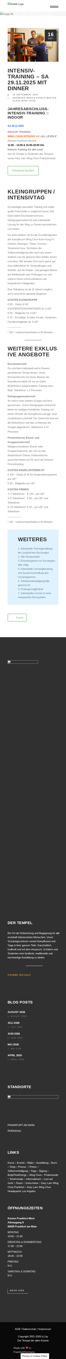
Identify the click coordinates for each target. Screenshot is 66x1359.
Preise (33, 1166)
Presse (22, 1166)
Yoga (33, 1170)
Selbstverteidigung (18, 1170)
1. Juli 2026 (15, 1027)
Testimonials (16, 1179)
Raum (19, 1183)
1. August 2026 (17, 1016)
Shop (12, 1166)
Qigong (43, 1170)
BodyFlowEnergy (17, 1174)
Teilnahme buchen (23, 170)
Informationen (33, 1179)
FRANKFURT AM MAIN (21, 1125)
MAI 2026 (13, 1044)
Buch (54, 1162)
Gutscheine (32, 1183)
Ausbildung (42, 1162)
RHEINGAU (14, 1130)
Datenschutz (29, 1329)
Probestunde (51, 1174)
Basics (31, 98)
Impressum (44, 1329)
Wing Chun (28, 101)
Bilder (30, 1162)
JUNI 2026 (14, 1033)
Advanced (19, 98)
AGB (17, 1329)
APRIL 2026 (15, 1055)
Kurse (11, 1162)
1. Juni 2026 (15, 1038)
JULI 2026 (14, 1022)
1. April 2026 (16, 1059)
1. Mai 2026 (14, 1049)
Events (41, 98)
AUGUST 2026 (16, 1012)
